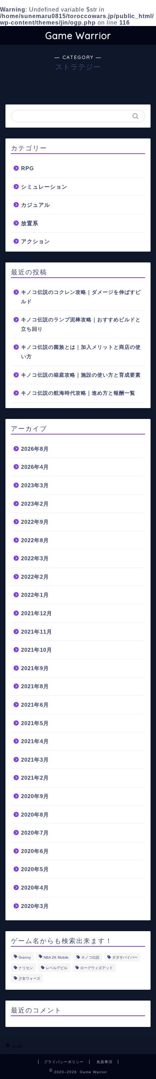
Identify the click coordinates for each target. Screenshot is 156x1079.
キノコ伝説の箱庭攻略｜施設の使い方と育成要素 (81, 375)
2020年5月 (35, 869)
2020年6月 (35, 851)
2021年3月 (35, 760)
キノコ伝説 (90, 957)
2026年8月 (35, 449)
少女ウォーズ (29, 978)
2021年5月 (35, 723)
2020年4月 (35, 888)
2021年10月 (36, 650)
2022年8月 (35, 540)
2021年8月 (35, 686)
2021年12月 (36, 613)
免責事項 (104, 1062)
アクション (35, 241)
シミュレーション (44, 187)
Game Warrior (78, 35)
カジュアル (35, 205)
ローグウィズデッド (96, 968)
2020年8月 (35, 815)
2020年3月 (35, 906)
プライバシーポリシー (64, 1062)
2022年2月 (35, 577)
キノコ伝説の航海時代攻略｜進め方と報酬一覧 (78, 393)
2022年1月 (35, 595)
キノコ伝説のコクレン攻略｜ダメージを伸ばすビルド (81, 297)
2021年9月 (35, 668)
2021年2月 (35, 778)
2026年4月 (35, 467)
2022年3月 (35, 558)
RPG (27, 168)
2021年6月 (35, 705)
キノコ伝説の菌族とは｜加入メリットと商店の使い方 (81, 351)
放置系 (29, 223)
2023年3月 (35, 485)
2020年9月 (35, 796)
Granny (25, 957)
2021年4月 (35, 741)
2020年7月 (35, 833)
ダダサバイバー (124, 957)
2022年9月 (35, 522)
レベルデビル (56, 968)
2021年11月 (36, 632)
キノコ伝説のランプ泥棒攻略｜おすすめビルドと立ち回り (81, 324)
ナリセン (26, 968)
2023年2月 (35, 504)
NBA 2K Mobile (56, 957)
